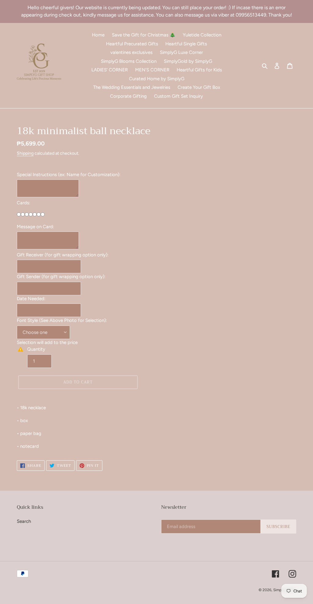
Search (24, 521)
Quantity (36, 349)
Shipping (25, 153)
